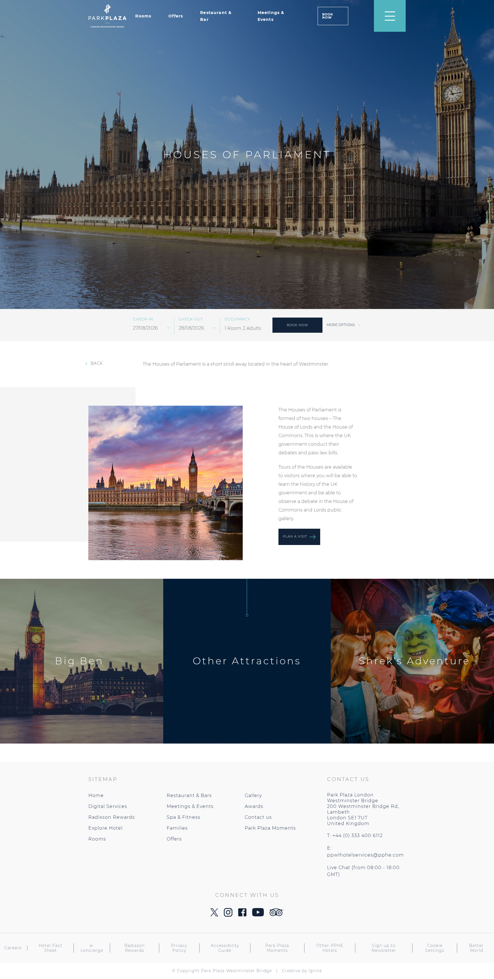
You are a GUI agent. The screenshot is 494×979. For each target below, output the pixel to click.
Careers (12, 948)
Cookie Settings (434, 948)
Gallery (253, 795)
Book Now (327, 15)
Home (96, 795)
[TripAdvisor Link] (277, 914)
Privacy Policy (179, 948)
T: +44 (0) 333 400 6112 (355, 835)
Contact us (258, 817)
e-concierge (92, 948)
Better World (476, 948)
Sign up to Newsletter (384, 948)
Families (177, 828)
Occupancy (237, 319)
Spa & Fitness (183, 817)
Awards (254, 806)
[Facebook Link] (242, 914)
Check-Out (191, 319)
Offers (175, 16)
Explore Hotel (105, 828)
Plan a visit (295, 536)
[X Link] (214, 914)
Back (96, 363)
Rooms (143, 16)
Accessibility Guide (225, 948)
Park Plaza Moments (270, 828)
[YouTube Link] (258, 914)
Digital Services (107, 806)
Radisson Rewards (111, 817)
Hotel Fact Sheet (50, 948)
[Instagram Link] (228, 915)
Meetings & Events (190, 806)
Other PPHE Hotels (329, 948)
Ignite (315, 970)
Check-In (143, 319)
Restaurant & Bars (189, 795)
